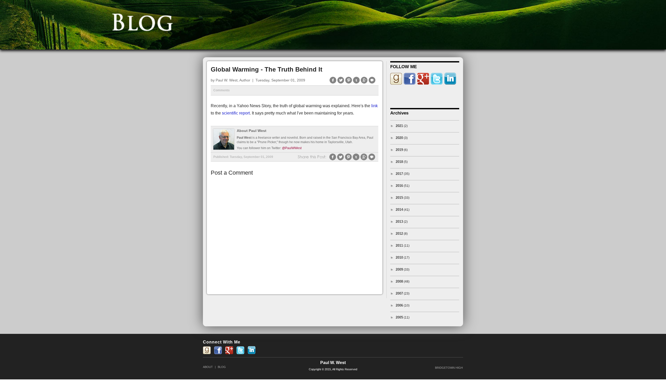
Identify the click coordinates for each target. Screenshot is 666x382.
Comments (221, 90)
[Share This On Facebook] (333, 83)
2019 (399, 150)
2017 (399, 174)
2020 (399, 138)
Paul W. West (333, 362)
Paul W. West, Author (233, 80)
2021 (399, 126)
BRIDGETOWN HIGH (449, 367)
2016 (399, 186)
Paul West (244, 137)
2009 (399, 269)
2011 (399, 245)
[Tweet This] (341, 83)
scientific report (236, 113)
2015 (399, 198)
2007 (399, 293)
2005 (399, 317)
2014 (399, 210)
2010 (399, 257)
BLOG (222, 366)
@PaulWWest (292, 148)
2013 (399, 222)
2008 (399, 281)
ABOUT (208, 366)
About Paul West (251, 131)
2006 (399, 305)
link (374, 106)
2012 (399, 233)
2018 (399, 162)
